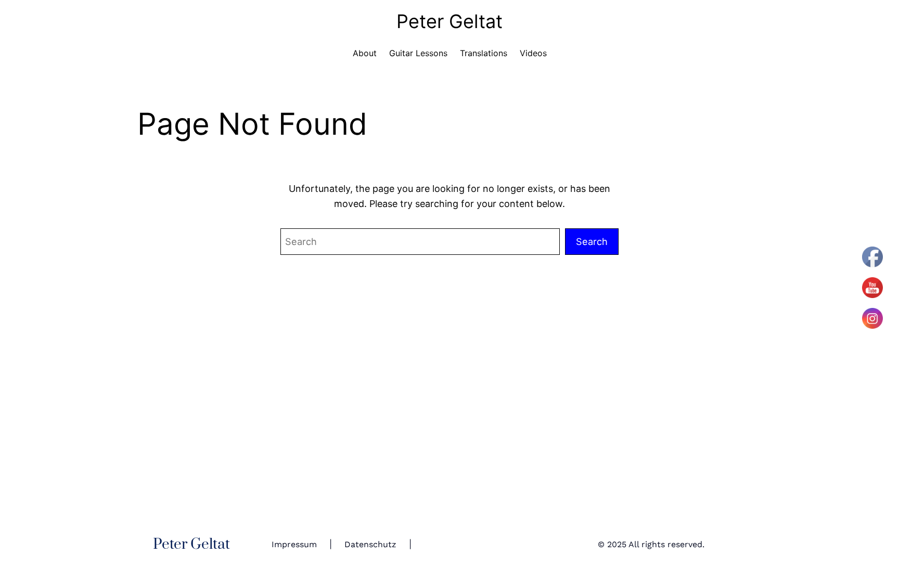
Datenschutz (370, 544)
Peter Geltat (449, 21)
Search (592, 241)
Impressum (294, 544)
